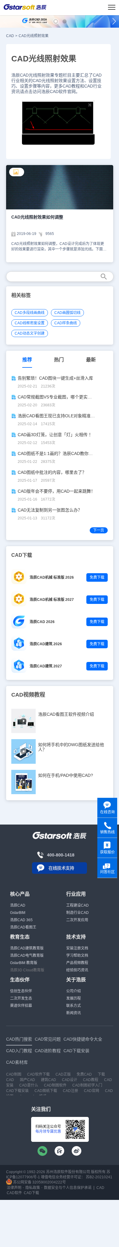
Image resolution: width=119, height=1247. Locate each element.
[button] (55, 21)
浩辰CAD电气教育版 (27, 955)
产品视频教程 (77, 963)
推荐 (27, 359)
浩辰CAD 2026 (42, 622)
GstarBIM (17, 913)
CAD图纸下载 (45, 1091)
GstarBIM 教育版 (23, 963)
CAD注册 (70, 1091)
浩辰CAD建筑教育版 (27, 948)
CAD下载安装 (17, 1091)
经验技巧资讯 (77, 970)
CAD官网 (91, 1091)
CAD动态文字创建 (30, 333)
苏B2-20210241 (99, 1177)
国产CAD (27, 1080)
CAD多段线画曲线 (30, 313)
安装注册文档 (77, 948)
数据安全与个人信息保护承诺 (68, 1188)
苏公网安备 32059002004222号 (39, 1182)
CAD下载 (31, 1193)
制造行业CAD (77, 913)
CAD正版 (63, 1074)
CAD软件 (14, 1193)
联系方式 (73, 1006)
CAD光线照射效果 (34, 36)
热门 (59, 359)
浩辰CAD (17, 905)
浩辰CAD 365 (21, 920)
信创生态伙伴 (21, 991)
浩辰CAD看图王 (23, 927)
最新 (91, 359)
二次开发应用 (77, 920)
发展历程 (73, 998)
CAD (10, 36)
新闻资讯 (73, 1013)
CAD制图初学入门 (87, 1085)
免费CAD (84, 1074)
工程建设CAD (77, 905)
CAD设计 (69, 1080)
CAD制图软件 (55, 1085)
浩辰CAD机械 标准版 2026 (52, 577)
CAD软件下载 (38, 1074)
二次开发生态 (21, 998)
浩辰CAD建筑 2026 (46, 644)
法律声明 (14, 1188)
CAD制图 (13, 1074)
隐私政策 (32, 1188)
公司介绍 (73, 991)
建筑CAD (48, 1080)
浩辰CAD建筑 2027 (46, 666)
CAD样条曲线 (65, 323)
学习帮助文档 (77, 955)
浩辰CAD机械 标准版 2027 (52, 600)
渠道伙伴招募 (21, 1006)
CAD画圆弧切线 (67, 313)
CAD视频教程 (28, 695)
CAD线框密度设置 (30, 323)
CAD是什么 (28, 1085)
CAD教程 (90, 1080)
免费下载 (97, 577)
